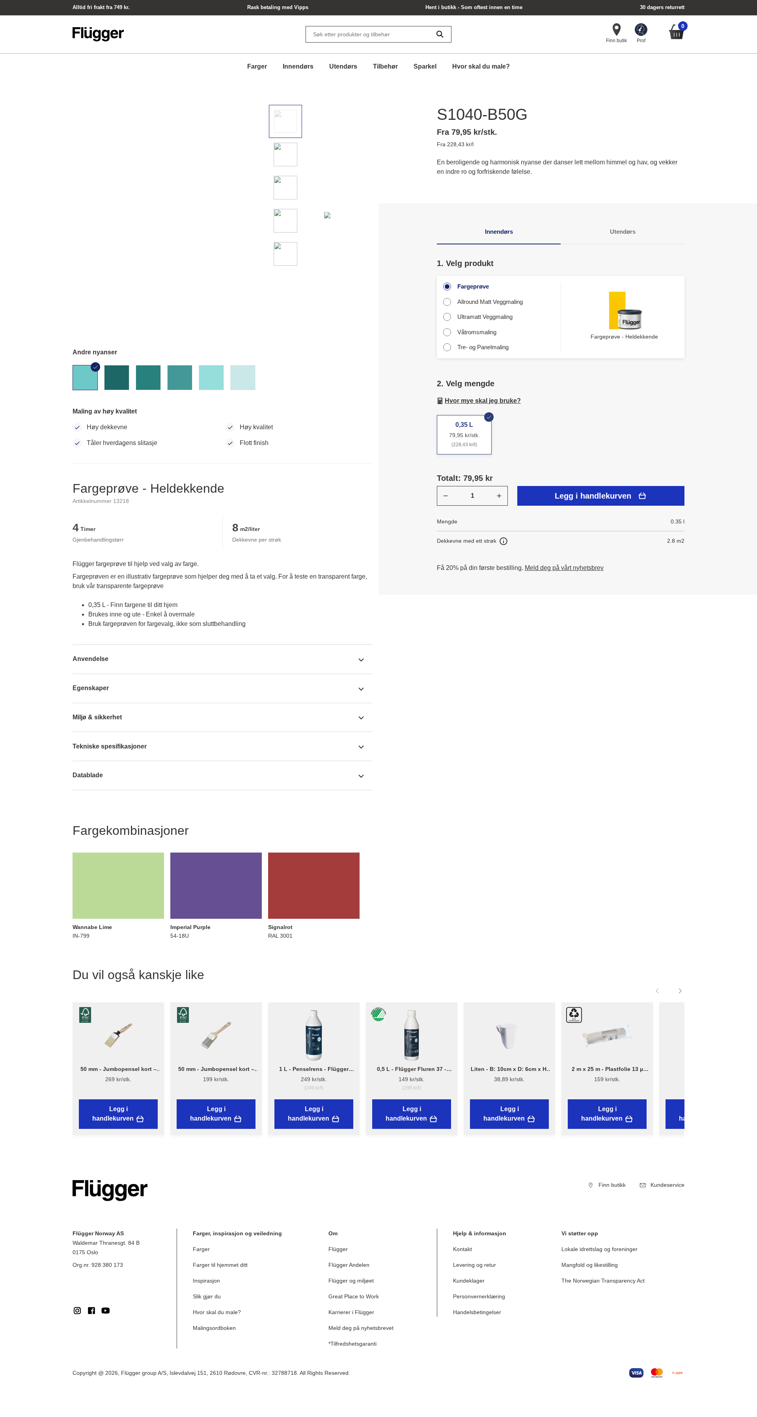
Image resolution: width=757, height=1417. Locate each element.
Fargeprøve (473, 286)
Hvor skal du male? (481, 66)
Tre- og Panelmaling (483, 347)
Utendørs (343, 66)
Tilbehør (385, 66)
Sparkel (425, 66)
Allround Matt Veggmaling (490, 301)
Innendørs (298, 66)
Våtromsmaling (476, 332)
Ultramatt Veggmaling (485, 316)
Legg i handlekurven (593, 496)
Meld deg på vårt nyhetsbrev (564, 567)
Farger (257, 66)
